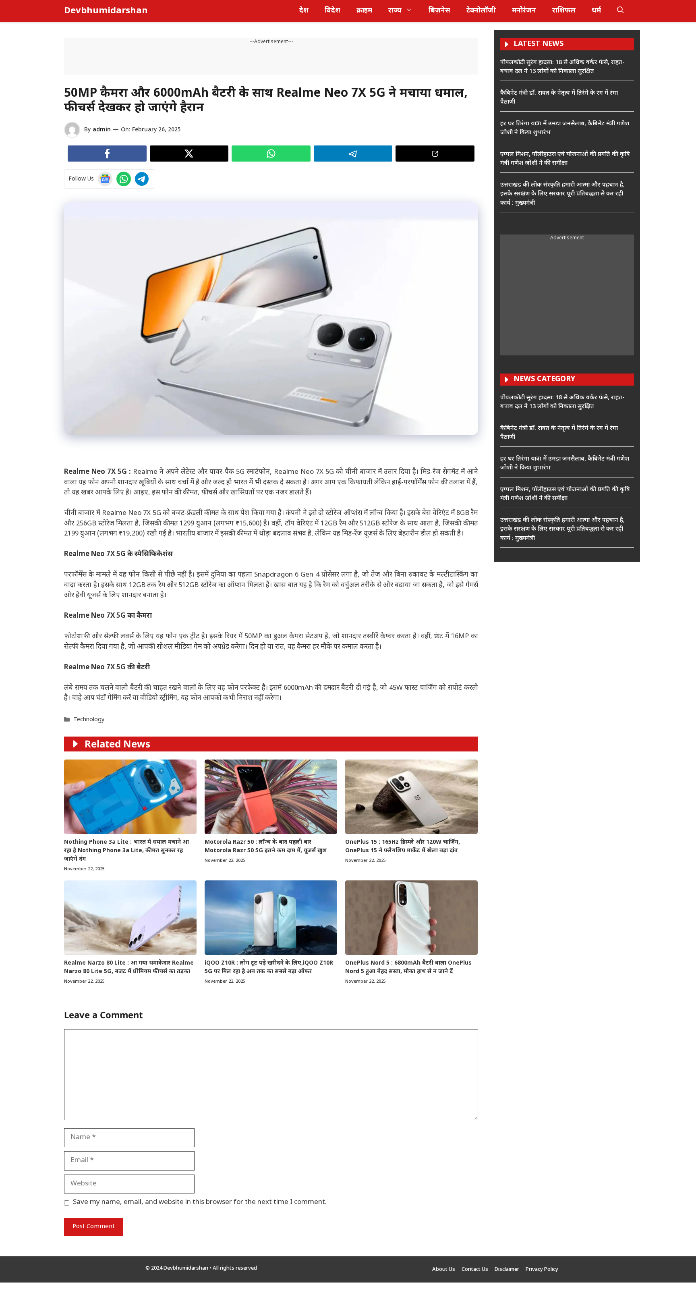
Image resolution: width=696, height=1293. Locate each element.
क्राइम (364, 10)
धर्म (596, 10)
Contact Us (475, 1269)
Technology (88, 720)
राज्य (395, 10)
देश (304, 10)
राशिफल (564, 10)
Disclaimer (507, 1269)
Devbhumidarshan (106, 11)
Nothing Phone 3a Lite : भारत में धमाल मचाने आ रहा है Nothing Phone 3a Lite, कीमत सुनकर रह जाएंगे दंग (126, 850)
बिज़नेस (439, 10)
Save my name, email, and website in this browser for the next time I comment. (200, 1202)
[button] (620, 11)
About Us (443, 1269)
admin (102, 130)
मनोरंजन (524, 10)
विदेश (332, 10)
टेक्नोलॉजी (481, 10)
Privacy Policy (542, 1269)
